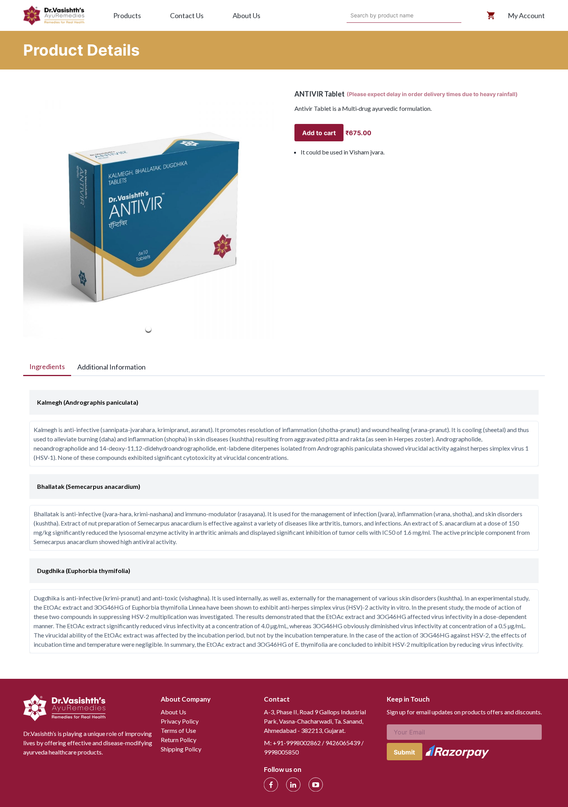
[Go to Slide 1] (148, 329)
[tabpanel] (284, 518)
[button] (148, 214)
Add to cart (319, 133)
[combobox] (351, 15)
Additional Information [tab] (111, 367)
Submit (404, 752)
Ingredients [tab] (47, 366)
